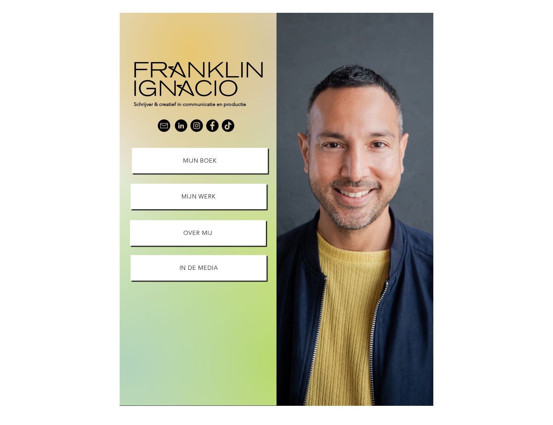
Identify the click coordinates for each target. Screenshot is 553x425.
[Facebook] (212, 125)
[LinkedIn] (181, 125)
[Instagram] (196, 125)
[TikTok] (228, 125)
